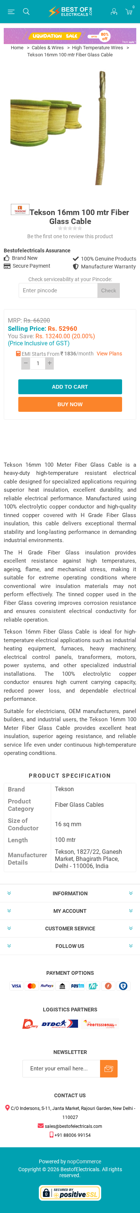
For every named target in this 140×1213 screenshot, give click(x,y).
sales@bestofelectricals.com (73, 1126)
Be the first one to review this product (70, 236)
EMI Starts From (40, 354)
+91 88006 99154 (72, 1135)
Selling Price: (27, 328)
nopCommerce (84, 1161)
